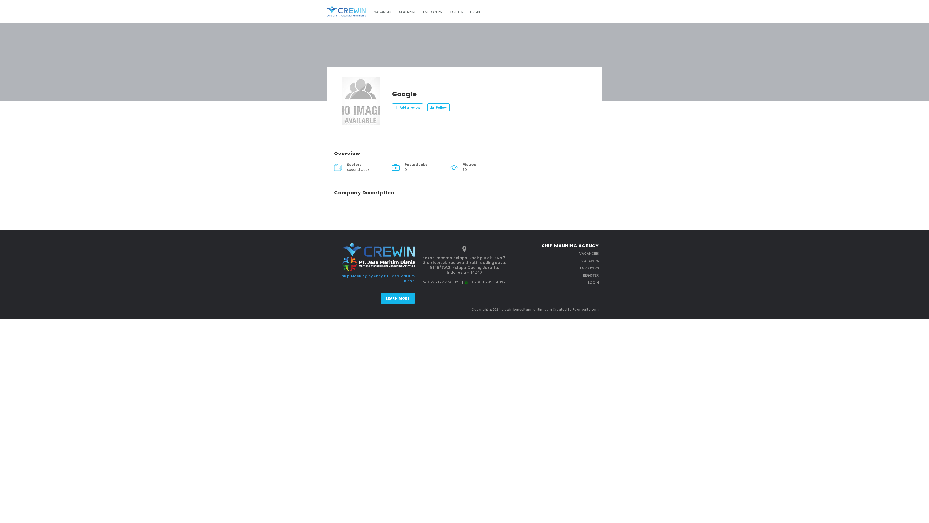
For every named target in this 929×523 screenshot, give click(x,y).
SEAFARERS (407, 11)
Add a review (409, 107)
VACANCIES (383, 11)
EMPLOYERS (432, 11)
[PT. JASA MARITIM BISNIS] (349, 11)
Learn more (398, 298)
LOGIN (475, 11)
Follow (441, 107)
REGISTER (456, 11)
